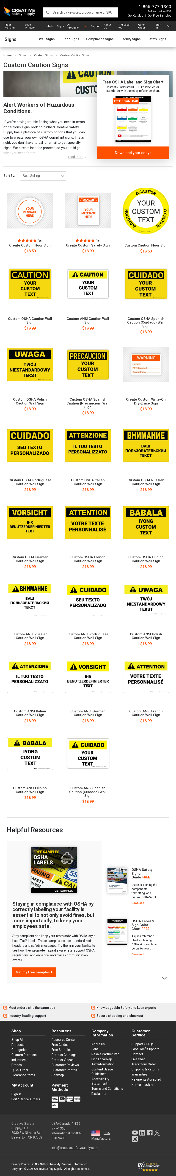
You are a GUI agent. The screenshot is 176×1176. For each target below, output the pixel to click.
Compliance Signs (100, 39)
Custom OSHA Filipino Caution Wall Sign (146, 559)
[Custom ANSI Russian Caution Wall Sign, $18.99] (30, 599)
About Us (107, 26)
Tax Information (103, 1064)
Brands (16, 1065)
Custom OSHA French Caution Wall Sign (87, 559)
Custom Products (24, 1055)
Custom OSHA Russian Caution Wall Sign (146, 482)
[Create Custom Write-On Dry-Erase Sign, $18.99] (146, 365)
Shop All (17, 1039)
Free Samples (62, 1050)
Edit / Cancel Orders (25, 1099)
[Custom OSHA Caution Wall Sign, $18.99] (30, 284)
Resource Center (64, 1039)
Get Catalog (135, 15)
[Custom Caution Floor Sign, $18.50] (146, 211)
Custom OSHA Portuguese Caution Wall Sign (30, 482)
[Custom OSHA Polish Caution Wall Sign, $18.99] (30, 365)
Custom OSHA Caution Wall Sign (30, 320)
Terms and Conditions (107, 1088)
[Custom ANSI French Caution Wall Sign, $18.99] (146, 676)
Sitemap (58, 1075)
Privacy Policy (20, 1164)
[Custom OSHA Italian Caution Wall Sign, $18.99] (88, 445)
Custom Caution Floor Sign (146, 245)
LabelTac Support (145, 1049)
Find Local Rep (124, 26)
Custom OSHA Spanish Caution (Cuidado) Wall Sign (146, 322)
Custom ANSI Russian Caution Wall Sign (29, 636)
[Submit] (48, 12)
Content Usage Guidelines (102, 1071)
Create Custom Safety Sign (88, 245)
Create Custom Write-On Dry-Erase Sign (146, 401)
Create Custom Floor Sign (30, 245)
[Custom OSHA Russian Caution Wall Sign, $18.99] (146, 445)
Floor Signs (70, 39)
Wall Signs (47, 39)
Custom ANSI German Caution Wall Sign (87, 713)
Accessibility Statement (100, 1081)
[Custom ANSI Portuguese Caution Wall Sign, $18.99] (88, 599)
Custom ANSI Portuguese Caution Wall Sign (87, 636)
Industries (18, 1060)
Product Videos (63, 1060)
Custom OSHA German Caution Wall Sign (30, 559)
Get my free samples (33, 972)
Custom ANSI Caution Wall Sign (88, 320)
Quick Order (141, 26)
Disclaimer (99, 1094)
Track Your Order (144, 1064)
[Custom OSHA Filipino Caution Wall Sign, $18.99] (146, 522)
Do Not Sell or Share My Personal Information (59, 1164)
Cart (169, 26)
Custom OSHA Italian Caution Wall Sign (88, 482)
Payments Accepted (146, 1079)
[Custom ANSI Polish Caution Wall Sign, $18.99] (146, 599)
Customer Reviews (65, 1065)
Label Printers (30, 26)
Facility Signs (131, 39)
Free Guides (60, 1045)
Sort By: (9, 176)
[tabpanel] (132, 886)
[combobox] (80, 12)
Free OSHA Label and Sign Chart (133, 82)
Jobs (95, 1049)
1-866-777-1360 (155, 6)
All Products (73, 26)
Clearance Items (23, 1075)
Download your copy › (133, 153)
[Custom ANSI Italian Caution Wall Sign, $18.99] (30, 676)
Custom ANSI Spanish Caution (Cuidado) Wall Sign (88, 792)
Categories (19, 1050)
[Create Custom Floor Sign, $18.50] (30, 211)
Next (165, 977)
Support (95, 26)
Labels (49, 26)
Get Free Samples (159, 15)
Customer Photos (64, 1070)
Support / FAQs (143, 1044)
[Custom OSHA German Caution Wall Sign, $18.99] (30, 522)
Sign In (158, 26)
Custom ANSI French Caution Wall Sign (146, 713)
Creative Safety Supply (48, 1168)
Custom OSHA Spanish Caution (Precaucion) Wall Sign (87, 403)
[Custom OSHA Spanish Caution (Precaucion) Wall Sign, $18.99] (88, 365)
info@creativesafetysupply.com (75, 1148)
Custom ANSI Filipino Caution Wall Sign (30, 790)
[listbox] (43, 176)
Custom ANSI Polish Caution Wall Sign (146, 636)
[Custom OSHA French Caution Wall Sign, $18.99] (88, 522)
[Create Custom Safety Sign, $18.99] (88, 211)
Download (138, 903)
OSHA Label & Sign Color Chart (143, 925)
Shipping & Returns (145, 1069)
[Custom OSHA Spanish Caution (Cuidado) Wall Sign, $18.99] (146, 284)
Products (18, 1045)
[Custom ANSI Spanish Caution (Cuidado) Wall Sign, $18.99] (88, 753)
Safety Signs (157, 39)
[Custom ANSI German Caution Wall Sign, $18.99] (88, 676)
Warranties (139, 1074)
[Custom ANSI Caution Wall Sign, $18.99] (88, 284)
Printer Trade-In (143, 1084)
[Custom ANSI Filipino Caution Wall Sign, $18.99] (30, 753)
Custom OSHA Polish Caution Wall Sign (30, 401)
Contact (137, 1054)
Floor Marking (10, 26)
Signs (60, 26)
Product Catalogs (64, 1055)
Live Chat (138, 1059)
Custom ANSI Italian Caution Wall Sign (30, 713)
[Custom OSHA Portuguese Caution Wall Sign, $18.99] (30, 445)
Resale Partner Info (105, 1054)
